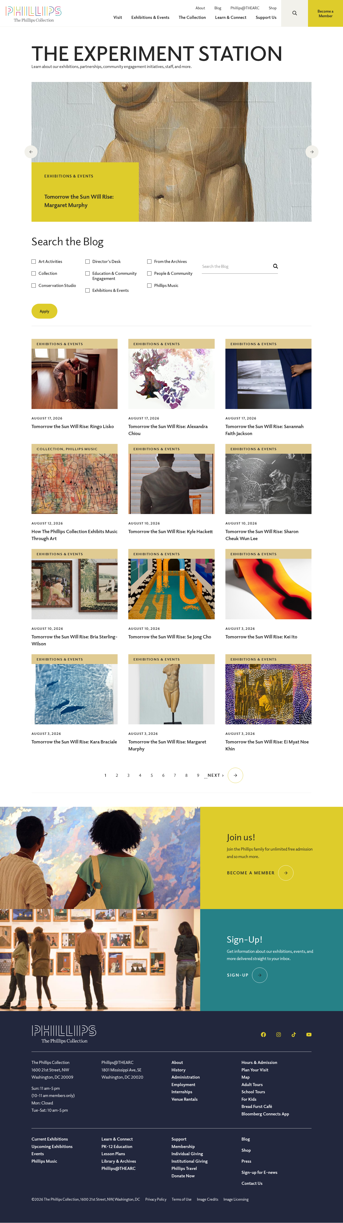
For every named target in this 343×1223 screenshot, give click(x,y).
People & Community (173, 273)
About (200, 8)
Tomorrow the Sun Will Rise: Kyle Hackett (170, 531)
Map (246, 1077)
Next (311, 151)
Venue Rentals (185, 1099)
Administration (186, 1077)
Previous (31, 151)
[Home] (64, 1042)
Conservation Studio (57, 285)
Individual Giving (187, 1153)
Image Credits (207, 1199)
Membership (183, 1146)
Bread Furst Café (257, 1106)
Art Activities (50, 261)
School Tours (253, 1091)
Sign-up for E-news (259, 1172)
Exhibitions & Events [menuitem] (150, 17)
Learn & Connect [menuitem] (230, 17)
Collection (47, 273)
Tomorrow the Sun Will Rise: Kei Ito (261, 637)
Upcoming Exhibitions (52, 1146)
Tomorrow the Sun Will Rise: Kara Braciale (74, 742)
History (179, 1069)
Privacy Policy (155, 1199)
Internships (182, 1091)
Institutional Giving (190, 1161)
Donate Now (183, 1175)
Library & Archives (119, 1161)
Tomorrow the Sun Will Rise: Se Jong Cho (169, 637)
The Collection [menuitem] (192, 17)
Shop (272, 8)
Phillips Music (166, 285)
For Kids (249, 1099)
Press (246, 1161)
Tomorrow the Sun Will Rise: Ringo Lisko (73, 426)
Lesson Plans (113, 1153)
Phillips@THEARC (245, 8)
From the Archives (170, 261)
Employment (183, 1084)
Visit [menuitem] (117, 17)
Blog (217, 8)
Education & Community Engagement (114, 276)
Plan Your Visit (255, 1069)
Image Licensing (236, 1199)
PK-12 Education (117, 1146)
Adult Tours (252, 1084)
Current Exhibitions (50, 1138)
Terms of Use (182, 1199)
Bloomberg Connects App (265, 1113)
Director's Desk (106, 261)
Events (38, 1153)
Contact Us (252, 1183)
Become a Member (325, 13)
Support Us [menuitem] (266, 17)
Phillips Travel (184, 1168)
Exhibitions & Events (110, 290)
